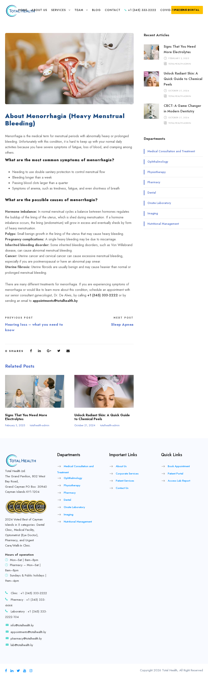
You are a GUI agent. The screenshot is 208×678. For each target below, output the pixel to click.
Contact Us (122, 488)
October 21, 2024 (84, 425)
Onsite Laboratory (159, 203)
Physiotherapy (156, 172)
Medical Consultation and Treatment (171, 151)
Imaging (152, 213)
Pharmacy (153, 182)
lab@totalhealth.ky (22, 645)
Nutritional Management (163, 224)
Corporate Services (127, 473)
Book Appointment (179, 466)
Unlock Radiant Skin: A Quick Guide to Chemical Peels (102, 417)
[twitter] (18, 670)
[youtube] (24, 670)
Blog (96, 10)
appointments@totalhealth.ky (28, 632)
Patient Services (125, 481)
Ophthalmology (157, 162)
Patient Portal (175, 473)
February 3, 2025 (15, 425)
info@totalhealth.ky (22, 625)
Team (79, 10)
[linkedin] (11, 670)
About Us (39, 10)
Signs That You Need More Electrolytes (26, 417)
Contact (112, 10)
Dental (151, 193)
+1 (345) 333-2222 (141, 10)
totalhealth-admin (39, 425)
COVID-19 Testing (175, 10)
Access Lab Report (179, 481)
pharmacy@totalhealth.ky (26, 638)
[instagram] (30, 670)
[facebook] (6, 670)
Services (58, 10)
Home (22, 10)
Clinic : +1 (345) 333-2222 (29, 593)
